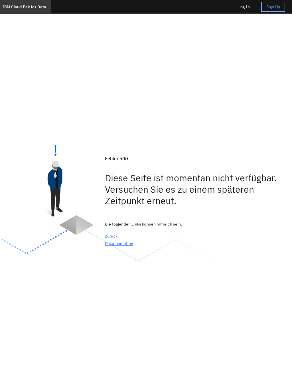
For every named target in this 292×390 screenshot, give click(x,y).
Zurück (111, 236)
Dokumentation (119, 243)
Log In (244, 7)
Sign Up (273, 6)
